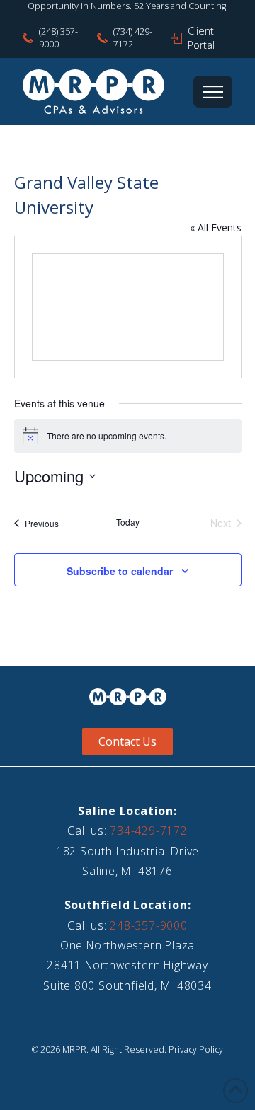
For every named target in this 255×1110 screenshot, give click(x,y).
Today (128, 522)
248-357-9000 (148, 925)
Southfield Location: (127, 905)
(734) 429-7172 (132, 37)
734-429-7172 (148, 830)
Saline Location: (127, 811)
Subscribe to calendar (120, 571)
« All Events (216, 227)
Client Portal (201, 38)
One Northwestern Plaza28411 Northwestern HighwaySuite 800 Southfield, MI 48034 (127, 965)
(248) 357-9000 (58, 37)
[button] (212, 92)
